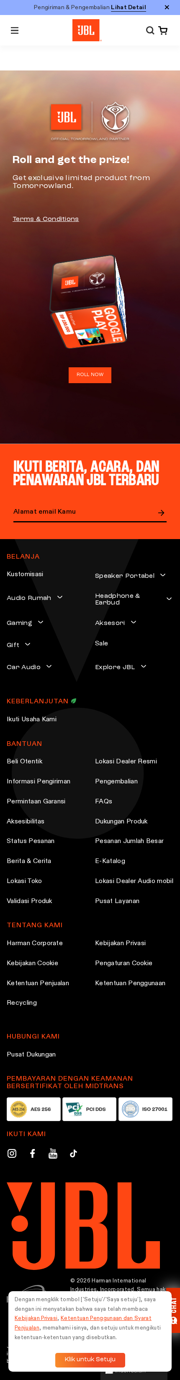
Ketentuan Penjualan (38, 983)
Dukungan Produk (121, 821)
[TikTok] (73, 1155)
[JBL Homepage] (87, 30)
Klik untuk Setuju (90, 1360)
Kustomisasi (25, 574)
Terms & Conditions (46, 219)
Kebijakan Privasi (120, 943)
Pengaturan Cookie (123, 963)
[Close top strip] (167, 7)
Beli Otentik (24, 761)
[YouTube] (53, 1155)
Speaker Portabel (124, 576)
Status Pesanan (30, 841)
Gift (13, 645)
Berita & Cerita (29, 861)
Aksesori (110, 623)
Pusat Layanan (117, 901)
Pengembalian (116, 781)
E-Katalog (110, 861)
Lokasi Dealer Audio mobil (134, 881)
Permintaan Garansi (36, 801)
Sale (101, 643)
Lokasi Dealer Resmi (126, 761)
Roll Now (90, 374)
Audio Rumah (29, 598)
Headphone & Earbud (117, 599)
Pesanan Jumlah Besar (129, 841)
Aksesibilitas (25, 821)
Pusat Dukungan (31, 1054)
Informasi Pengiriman (38, 781)
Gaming (19, 623)
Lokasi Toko (24, 881)
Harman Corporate (35, 943)
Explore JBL (115, 667)
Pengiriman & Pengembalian (90, 7)
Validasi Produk (29, 901)
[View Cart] (161, 30)
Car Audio (24, 667)
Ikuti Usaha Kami (32, 719)
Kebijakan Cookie (32, 963)
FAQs (103, 801)
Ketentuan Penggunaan (130, 983)
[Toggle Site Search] (150, 30)
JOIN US (162, 512)
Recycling (22, 1003)
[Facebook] (32, 1155)
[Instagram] (12, 1155)
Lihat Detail (128, 7)
